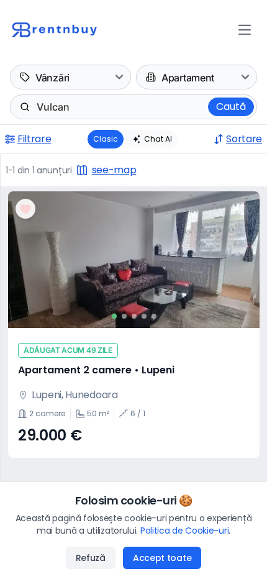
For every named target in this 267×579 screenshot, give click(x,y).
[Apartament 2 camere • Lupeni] (134, 259)
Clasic (105, 139)
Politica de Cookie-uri (184, 530)
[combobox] (38, 106)
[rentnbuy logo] (64, 30)
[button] (134, 324)
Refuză (91, 558)
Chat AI (158, 139)
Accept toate (162, 558)
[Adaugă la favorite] (25, 209)
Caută (231, 106)
